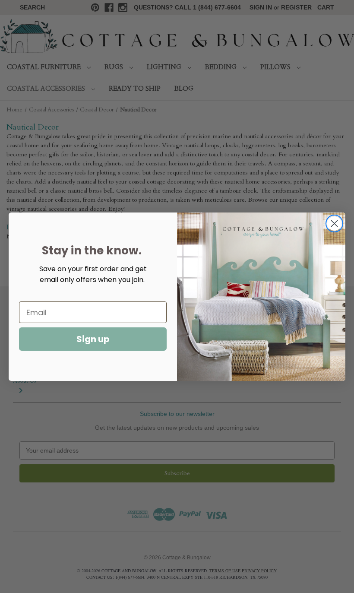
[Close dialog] (334, 223)
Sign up (93, 339)
